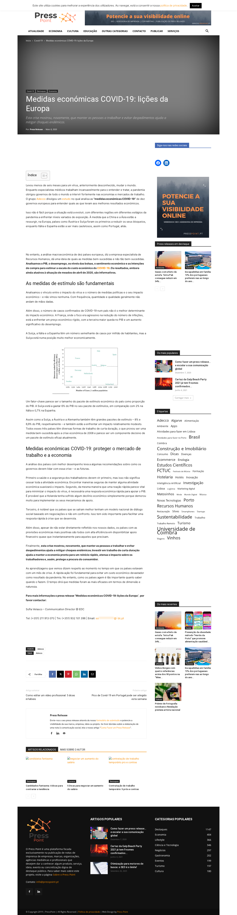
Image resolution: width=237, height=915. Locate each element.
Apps (174, 426)
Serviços (173, 31)
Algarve (176, 420)
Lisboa (161, 488)
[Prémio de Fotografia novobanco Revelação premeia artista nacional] (168, 692)
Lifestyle (159, 664)
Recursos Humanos (175, 506)
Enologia (183, 459)
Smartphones (187, 511)
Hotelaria (165, 477)
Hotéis (179, 477)
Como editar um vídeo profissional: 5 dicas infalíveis (50, 697)
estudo (66, 198)
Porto (189, 500)
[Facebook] (52, 674)
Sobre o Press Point (64, 874)
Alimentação (191, 420)
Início (28, 40)
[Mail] (65, 733)
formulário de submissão (108, 720)
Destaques (41, 91)
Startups (201, 511)
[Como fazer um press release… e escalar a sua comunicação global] (163, 366)
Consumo (162, 454)
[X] (60, 674)
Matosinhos (165, 494)
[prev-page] (28, 796)
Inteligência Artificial (169, 483)
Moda (179, 494)
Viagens (161, 538)
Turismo (189, 267)
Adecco (41, 198)
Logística (171, 488)
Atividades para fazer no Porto (171, 437)
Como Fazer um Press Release (115, 727)
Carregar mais (182, 397)
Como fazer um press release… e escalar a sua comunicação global (193, 365)
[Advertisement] (86, 159)
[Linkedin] (84, 674)
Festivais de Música (181, 471)
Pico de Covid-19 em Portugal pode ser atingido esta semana (119, 697)
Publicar (157, 31)
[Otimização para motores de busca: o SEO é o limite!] (99, 868)
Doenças (186, 454)
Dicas (174, 454)
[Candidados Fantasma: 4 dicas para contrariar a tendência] (45, 770)
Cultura (159, 699)
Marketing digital (186, 488)
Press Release (36, 129)
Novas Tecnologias (169, 500)
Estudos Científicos (174, 465)
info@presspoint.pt (47, 882)
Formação (198, 471)
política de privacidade (173, 5)
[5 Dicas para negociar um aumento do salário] (86, 770)
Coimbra (162, 443)
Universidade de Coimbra (176, 530)
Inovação (192, 477)
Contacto (139, 31)
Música (203, 494)
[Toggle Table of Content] (42, 176)
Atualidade (36, 31)
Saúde (188, 628)
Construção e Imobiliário (181, 448)
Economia (53, 91)
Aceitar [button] (196, 5)
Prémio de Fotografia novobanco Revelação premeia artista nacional (168, 706)
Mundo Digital (190, 494)
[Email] (92, 674)
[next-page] (33, 796)
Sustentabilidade (174, 517)
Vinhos (173, 538)
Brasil (194, 437)
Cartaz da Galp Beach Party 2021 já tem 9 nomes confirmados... (190, 383)
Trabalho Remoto (166, 523)
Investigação (193, 483)
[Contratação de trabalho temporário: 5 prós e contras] (128, 770)
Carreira (71, 781)
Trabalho (200, 517)
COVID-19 (103, 268)
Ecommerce (166, 459)
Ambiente (160, 267)
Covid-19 (38, 40)
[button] (207, 31)
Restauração (163, 511)
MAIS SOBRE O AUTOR (72, 749)
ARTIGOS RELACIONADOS (42, 749)
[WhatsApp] (76, 674)
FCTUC (164, 470)
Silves (175, 511)
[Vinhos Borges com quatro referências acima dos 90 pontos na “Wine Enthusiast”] (168, 656)
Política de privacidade (89, 911)
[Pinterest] (68, 674)
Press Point (122, 911)
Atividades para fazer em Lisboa (176, 431)
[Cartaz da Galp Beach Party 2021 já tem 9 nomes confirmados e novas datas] (163, 384)
